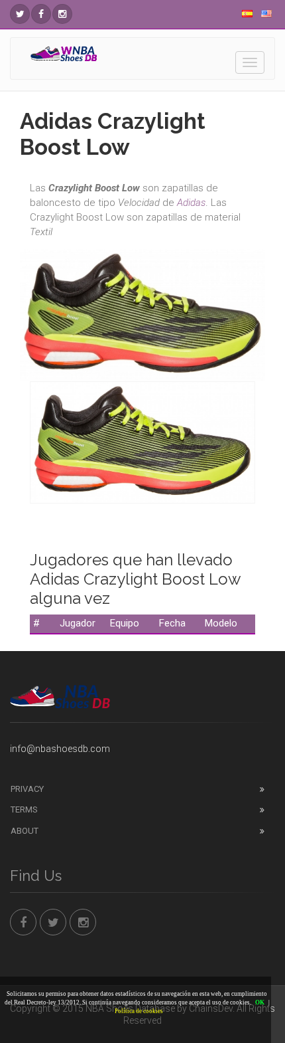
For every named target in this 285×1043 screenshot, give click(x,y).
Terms (24, 809)
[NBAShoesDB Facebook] (41, 14)
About (24, 831)
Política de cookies (139, 1011)
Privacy (27, 789)
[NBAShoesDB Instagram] (62, 14)
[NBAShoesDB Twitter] (20, 14)
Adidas (191, 203)
